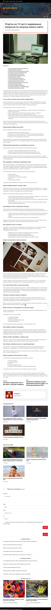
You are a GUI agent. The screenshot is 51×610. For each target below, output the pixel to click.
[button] (1, 594)
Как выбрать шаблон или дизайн (15, 83)
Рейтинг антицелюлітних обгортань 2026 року (12, 544)
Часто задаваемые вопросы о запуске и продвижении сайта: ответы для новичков (13, 419)
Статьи (6, 595)
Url (3, 516)
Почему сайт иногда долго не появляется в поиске (18, 71)
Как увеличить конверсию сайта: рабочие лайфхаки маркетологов (36, 419)
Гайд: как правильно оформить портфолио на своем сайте (15, 570)
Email (4, 510)
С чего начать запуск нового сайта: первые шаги (18, 68)
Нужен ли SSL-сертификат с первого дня (16, 85)
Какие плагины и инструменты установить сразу (18, 82)
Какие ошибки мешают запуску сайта (16, 74)
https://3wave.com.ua (17, 395)
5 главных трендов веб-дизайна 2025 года (13, 437)
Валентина (17, 30)
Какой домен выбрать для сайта (15, 69)
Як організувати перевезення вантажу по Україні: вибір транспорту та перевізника (13, 460)
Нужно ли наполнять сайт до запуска (15, 78)
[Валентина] (9, 394)
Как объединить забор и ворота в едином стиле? (13, 551)
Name (4, 504)
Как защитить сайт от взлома (14, 76)
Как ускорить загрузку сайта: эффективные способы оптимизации (16, 574)
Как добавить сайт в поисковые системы (16, 75)
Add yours (23, 489)
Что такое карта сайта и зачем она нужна (16, 79)
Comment (5, 493)
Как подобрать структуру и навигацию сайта (17, 72)
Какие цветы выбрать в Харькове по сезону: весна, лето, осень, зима (17, 554)
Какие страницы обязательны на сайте (16, 87)
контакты (20, 609)
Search (45, 534)
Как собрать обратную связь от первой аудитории (18, 86)
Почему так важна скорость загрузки (16, 81)
